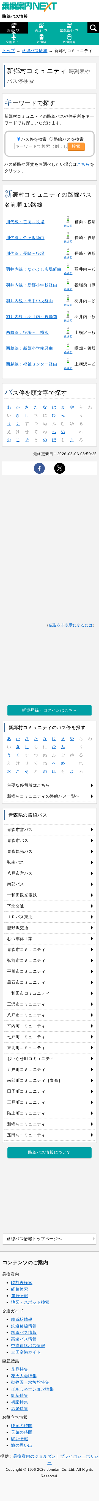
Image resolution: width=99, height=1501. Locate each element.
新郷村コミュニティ (26, 1124)
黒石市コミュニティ (26, 982)
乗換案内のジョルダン (34, 1456)
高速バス (41, 30)
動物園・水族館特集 (30, 1382)
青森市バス (18, 840)
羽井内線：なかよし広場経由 (34, 269)
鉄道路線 (69, 42)
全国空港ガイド (26, 1352)
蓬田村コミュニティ (26, 1134)
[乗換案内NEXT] (32, 7)
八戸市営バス (20, 873)
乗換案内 (10, 1274)
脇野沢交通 (18, 927)
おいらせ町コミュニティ (30, 1058)
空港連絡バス (69, 30)
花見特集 (19, 1369)
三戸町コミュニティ (26, 1102)
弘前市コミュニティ (26, 960)
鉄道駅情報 (21, 1319)
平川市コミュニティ (26, 971)
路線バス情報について (49, 1152)
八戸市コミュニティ (26, 1015)
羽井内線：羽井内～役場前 (31, 316)
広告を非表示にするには (71, 625)
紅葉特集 (19, 1395)
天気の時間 (21, 1432)
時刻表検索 (21, 1282)
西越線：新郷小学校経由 (29, 348)
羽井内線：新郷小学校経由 (31, 285)
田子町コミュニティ (26, 1091)
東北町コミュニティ (26, 1047)
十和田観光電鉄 (22, 895)
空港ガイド (14, 42)
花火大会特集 (24, 1375)
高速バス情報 (24, 1339)
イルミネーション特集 (32, 1389)
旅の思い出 (21, 1445)
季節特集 (10, 1360)
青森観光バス (20, 851)
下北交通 (15, 906)
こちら (83, 164)
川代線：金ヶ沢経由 (25, 237)
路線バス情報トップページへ (34, 1238)
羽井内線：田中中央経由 (29, 300)
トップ (8, 50)
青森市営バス (20, 829)
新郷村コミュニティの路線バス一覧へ (43, 796)
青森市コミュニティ (26, 949)
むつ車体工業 (20, 938)
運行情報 (19, 1295)
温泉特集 (19, 1408)
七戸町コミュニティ (26, 1036)
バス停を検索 (34, 139)
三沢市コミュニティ (26, 1004)
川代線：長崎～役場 (25, 253)
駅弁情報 (19, 1438)
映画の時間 (21, 1425)
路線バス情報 (15, 16)
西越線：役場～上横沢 (27, 332)
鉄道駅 (41, 42)
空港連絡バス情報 (28, 1345)
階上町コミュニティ (26, 1113)
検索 (76, 146)
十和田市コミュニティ (28, 993)
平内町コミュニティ (26, 1025)
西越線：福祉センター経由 (31, 364)
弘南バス (15, 862)
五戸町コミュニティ (26, 1069)
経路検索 (19, 1289)
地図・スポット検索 (30, 1302)
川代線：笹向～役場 (25, 221)
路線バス (13, 30)
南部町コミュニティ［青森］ (35, 1080)
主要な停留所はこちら (28, 785)
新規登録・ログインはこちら (49, 710)
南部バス (15, 884)
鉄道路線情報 (24, 1326)
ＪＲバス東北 (20, 916)
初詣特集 (19, 1402)
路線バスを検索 (69, 139)
